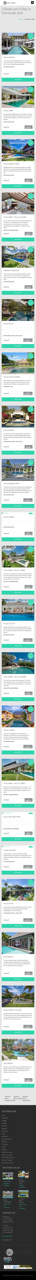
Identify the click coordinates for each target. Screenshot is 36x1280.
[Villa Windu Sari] (18, 150)
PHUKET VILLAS (7, 1160)
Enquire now (8, 1236)
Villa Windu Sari (11, 164)
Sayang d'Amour (11, 270)
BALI (3, 1115)
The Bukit (5, 1144)
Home (21, 19)
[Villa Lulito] (18, 610)
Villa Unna (8, 517)
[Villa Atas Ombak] (18, 363)
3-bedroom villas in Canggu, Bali (17, 1098)
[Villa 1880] (18, 97)
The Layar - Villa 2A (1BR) (14, 217)
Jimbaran (4, 1126)
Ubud (3, 1147)
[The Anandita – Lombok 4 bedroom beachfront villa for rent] (18, 1267)
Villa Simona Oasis (22, 1181)
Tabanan (4, 1141)
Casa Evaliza (9, 850)
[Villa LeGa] (18, 890)
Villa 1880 (8, 110)
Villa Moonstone (11, 817)
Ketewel (4, 1128)
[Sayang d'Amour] (18, 257)
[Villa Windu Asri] (18, 470)
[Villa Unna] (18, 513)
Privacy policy (30, 1275)
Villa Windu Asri (11, 483)
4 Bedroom (6, 1185)
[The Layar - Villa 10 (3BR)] (18, 663)
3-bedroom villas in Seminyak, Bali (26, 1098)
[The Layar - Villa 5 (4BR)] (18, 556)
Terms (24, 1275)
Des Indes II (8, 957)
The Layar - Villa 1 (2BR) (14, 783)
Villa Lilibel (9, 730)
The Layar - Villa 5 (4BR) (14, 570)
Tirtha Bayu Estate (21, 1200)
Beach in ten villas (7, 1155)
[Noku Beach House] (18, 996)
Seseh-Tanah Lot (6, 1139)
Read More (18, 79)
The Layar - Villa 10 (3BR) (14, 677)
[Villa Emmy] (18, 416)
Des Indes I (8, 1063)
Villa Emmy (8, 430)
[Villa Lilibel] (18, 716)
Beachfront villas (7, 1152)
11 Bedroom (22, 1208)
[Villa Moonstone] (18, 813)
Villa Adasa (9, 57)
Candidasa (5, 1118)
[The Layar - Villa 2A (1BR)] (18, 203)
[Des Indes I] (18, 1050)
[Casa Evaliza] (18, 846)
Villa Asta (8, 324)
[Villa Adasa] (18, 44)
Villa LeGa (8, 903)
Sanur (3, 1134)
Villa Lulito (9, 623)
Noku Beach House (12, 1010)
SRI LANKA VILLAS (7, 1163)
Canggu (4, 1120)
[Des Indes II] (18, 943)
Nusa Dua (5, 1131)
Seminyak (6, 74)
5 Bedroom (22, 1187)
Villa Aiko (7, 1181)
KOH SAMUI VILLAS (8, 1157)
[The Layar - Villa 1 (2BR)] (18, 770)
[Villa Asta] (18, 310)
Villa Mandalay (7, 1200)
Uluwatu (4, 1149)
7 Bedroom (6, 1207)
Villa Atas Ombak (11, 377)
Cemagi (4, 1123)
